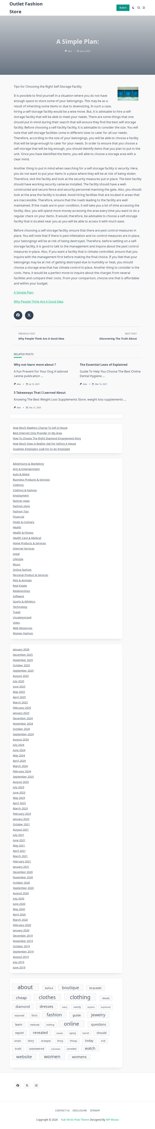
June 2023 (19, 792)
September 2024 (23, 734)
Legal (16, 554)
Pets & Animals (22, 580)
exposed (19, 1015)
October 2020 (21, 882)
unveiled (71, 1048)
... (42, 376)
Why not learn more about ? (35, 365)
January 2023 (21, 819)
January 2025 (21, 713)
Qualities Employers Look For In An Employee (41, 449)
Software (18, 596)
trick (103, 1040)
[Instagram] (36, 1085)
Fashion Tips (21, 511)
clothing (80, 996)
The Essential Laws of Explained (103, 365)
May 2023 (19, 798)
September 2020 (23, 888)
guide (77, 1015)
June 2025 (19, 686)
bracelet (95, 988)
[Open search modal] (138, 7)
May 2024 (19, 755)
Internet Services (23, 548)
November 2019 (23, 941)
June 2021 (19, 840)
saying (72, 1033)
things (73, 1040)
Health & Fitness (23, 532)
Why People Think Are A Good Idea (38, 301)
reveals (59, 1033)
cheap (21, 997)
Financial (18, 516)
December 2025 (23, 655)
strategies (46, 1040)
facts (34, 1015)
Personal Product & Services (30, 575)
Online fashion (22, 570)
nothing (50, 1024)
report (19, 1033)
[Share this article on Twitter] (29, 315)
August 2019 (21, 957)
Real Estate (20, 585)
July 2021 (18, 835)
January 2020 (21, 930)
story (31, 1040)
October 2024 (21, 729)
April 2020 (19, 914)
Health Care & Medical (27, 538)
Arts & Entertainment (26, 469)
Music (16, 564)
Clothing (18, 485)
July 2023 (18, 787)
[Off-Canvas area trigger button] (144, 7)
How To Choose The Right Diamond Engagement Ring (47, 438)
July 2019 (18, 962)
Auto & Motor (21, 474)
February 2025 (22, 708)
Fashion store (21, 506)
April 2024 (19, 761)
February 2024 (22, 771)
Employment (21, 495)
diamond (23, 1006)
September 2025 (23, 670)
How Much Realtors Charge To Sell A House (40, 428)
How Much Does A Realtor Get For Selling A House (44, 443)
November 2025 (23, 660)
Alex (70, 51)
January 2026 (21, 649)
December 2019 (23, 935)
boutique (70, 987)
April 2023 (19, 803)
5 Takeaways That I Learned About (40, 393)
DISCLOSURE (80, 1111)
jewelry (98, 1015)
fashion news (21, 501)
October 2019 (21, 946)
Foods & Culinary (23, 522)
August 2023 (21, 782)
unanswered (36, 1048)
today (89, 1040)
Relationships (21, 591)
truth (18, 1048)
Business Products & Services (31, 479)
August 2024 (21, 739)
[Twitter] (27, 1085)
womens (79, 1056)
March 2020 (20, 920)
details (106, 998)
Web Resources (22, 628)
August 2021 (21, 829)
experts (91, 1007)
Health (17, 527)
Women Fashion (23, 633)
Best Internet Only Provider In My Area (37, 433)
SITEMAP (95, 1111)
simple (17, 1040)
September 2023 (23, 776)
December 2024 (23, 718)
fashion (54, 1015)
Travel (16, 612)
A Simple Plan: (24, 292)
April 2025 (19, 697)
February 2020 (22, 925)
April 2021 (19, 851)
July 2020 (18, 898)
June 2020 (19, 904)
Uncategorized (22, 617)
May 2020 (19, 909)
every (64, 1007)
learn (18, 1024)
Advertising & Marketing (28, 463)
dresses (46, 1006)
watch (90, 1048)
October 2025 (21, 665)
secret (85, 1033)
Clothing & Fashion (25, 490)
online (71, 1023)
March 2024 (20, 766)
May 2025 (19, 692)
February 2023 (22, 814)
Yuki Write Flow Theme (75, 1119)
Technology (20, 607)
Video (16, 623)
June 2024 (19, 750)
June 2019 (19, 967)
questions (98, 1024)
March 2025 (20, 702)
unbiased (55, 1049)
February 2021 (22, 861)
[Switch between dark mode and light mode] (133, 7)
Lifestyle (18, 559)
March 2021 (20, 856)
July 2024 (18, 745)
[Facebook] (17, 1085)
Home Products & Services (29, 543)
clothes (47, 997)
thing (60, 1040)
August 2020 (21, 893)
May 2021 (19, 845)
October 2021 (21, 824)
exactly (77, 1007)
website (24, 1057)
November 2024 (23, 723)
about (25, 987)
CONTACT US (62, 1111)
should (101, 1033)
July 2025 (18, 681)
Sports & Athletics (24, 601)
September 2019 (23, 951)
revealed (40, 1032)
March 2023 (20, 808)
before (49, 988)
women (52, 1056)
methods (35, 1024)
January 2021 (21, 867)
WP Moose (112, 1119)
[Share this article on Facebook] (18, 315)
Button (122, 7)
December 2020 (23, 872)
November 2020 (23, 877)
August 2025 (21, 676)
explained (106, 1007)
